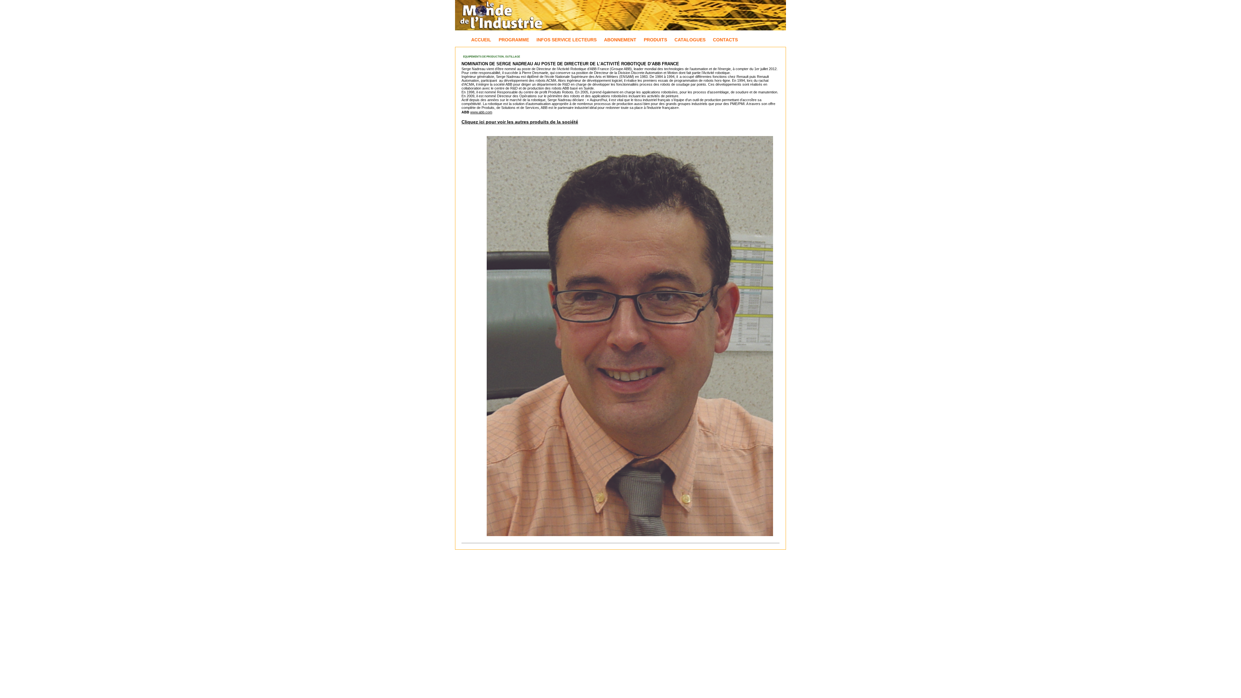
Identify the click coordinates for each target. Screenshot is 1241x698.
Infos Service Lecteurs (566, 39)
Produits (655, 39)
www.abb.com (481, 112)
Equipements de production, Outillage (491, 56)
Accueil (481, 39)
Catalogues (689, 39)
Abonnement (620, 39)
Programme (514, 39)
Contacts (725, 39)
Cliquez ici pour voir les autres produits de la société (519, 121)
